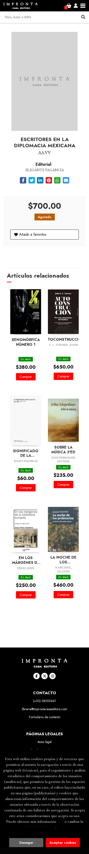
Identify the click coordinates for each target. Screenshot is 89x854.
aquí (60, 821)
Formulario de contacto (44, 717)
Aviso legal (44, 742)
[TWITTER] (44, 676)
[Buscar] (83, 17)
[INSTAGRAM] (52, 676)
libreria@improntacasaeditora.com (44, 709)
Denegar (26, 842)
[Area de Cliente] (76, 5)
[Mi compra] (68, 5)
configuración (44, 827)
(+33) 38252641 (44, 701)
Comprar (26, 376)
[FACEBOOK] (36, 676)
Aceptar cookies (63, 842)
